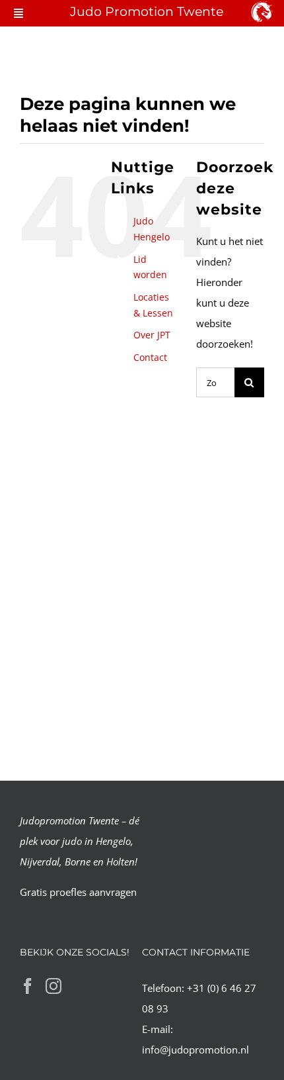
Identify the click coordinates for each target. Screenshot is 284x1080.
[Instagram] (53, 986)
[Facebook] (28, 986)
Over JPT (151, 334)
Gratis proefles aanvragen (78, 892)
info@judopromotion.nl (195, 1049)
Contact (150, 357)
